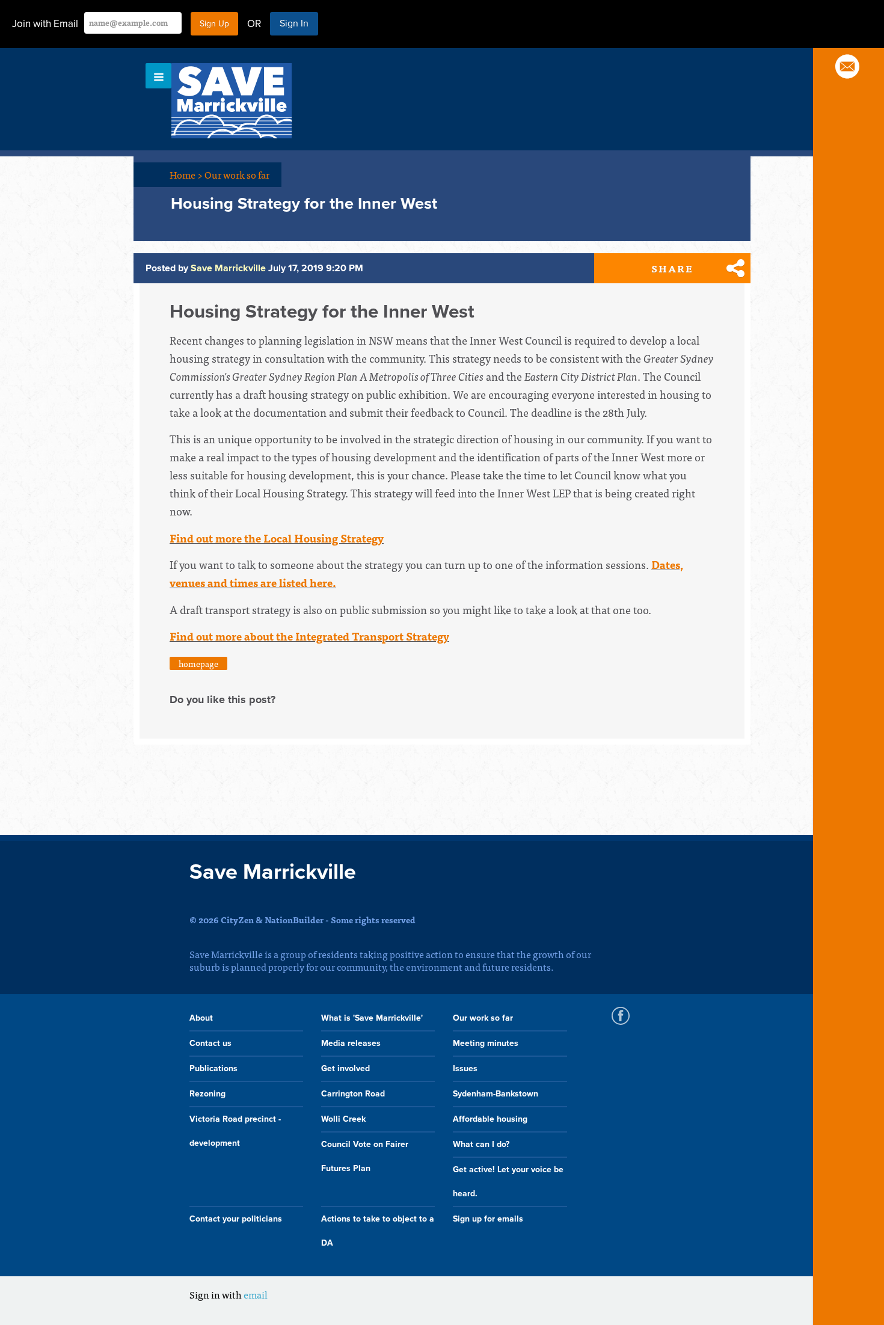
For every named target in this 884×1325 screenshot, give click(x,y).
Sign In (294, 23)
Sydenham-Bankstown (495, 1094)
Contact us (210, 1043)
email (256, 1294)
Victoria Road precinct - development (235, 1131)
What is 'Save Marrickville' (372, 1018)
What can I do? (481, 1144)
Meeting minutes (485, 1043)
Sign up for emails (488, 1219)
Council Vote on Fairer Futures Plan (364, 1156)
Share (672, 268)
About (201, 1018)
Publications (213, 1068)
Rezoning (207, 1094)
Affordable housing (490, 1119)
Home (186, 174)
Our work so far (236, 174)
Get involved (345, 1068)
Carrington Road (353, 1094)
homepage (198, 663)
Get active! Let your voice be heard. (508, 1181)
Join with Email (45, 23)
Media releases (351, 1043)
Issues (465, 1068)
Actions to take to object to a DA (377, 1231)
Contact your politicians (235, 1219)
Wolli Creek (343, 1119)
